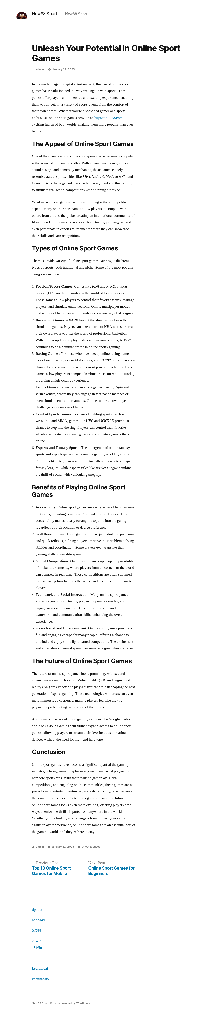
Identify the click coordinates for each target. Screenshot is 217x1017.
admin (40, 69)
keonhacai (40, 968)
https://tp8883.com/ (109, 117)
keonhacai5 (40, 979)
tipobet (37, 909)
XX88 (36, 930)
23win (36, 940)
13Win (37, 947)
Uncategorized (91, 846)
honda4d (38, 920)
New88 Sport (44, 13)
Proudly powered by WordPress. (70, 1003)
